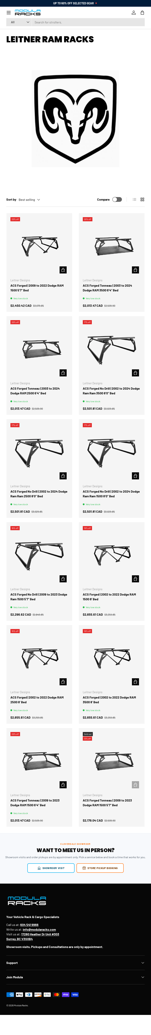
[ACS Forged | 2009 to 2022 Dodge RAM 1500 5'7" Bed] (39, 246)
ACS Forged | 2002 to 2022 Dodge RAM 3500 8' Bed (109, 699)
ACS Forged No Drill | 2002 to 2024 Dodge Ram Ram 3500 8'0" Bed (111, 390)
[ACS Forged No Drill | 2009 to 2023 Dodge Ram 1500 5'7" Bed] (39, 555)
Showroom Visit (53, 868)
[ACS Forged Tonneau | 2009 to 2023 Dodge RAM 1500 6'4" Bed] (39, 761)
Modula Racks (21, 1005)
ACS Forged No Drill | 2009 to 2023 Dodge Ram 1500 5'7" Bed (38, 596)
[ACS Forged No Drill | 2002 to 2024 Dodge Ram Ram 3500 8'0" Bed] (112, 349)
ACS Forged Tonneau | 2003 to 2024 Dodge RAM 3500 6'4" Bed (107, 288)
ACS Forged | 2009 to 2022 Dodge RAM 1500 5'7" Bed (37, 288)
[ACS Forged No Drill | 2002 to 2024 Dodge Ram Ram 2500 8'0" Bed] (39, 452)
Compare (103, 199)
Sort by (11, 199)
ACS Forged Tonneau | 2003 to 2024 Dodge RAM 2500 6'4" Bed (35, 390)
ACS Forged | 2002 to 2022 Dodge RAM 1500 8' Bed (109, 596)
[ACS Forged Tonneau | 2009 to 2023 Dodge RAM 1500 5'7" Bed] (112, 761)
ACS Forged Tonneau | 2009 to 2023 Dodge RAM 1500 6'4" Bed (35, 802)
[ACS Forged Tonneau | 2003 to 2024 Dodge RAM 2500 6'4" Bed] (39, 349)
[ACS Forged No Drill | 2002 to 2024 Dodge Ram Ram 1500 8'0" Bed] (112, 452)
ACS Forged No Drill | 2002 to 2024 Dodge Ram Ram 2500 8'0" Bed (38, 493)
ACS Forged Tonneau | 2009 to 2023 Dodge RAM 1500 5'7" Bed (107, 802)
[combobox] (75, 22)
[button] (142, 12)
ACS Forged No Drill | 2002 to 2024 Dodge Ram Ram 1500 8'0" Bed (111, 493)
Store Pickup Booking (102, 868)
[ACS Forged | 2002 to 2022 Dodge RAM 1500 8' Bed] (112, 555)
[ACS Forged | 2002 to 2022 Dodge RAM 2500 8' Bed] (39, 658)
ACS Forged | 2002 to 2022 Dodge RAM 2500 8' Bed (37, 699)
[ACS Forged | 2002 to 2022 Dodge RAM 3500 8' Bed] (112, 658)
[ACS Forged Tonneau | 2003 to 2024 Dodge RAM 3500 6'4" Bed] (112, 246)
